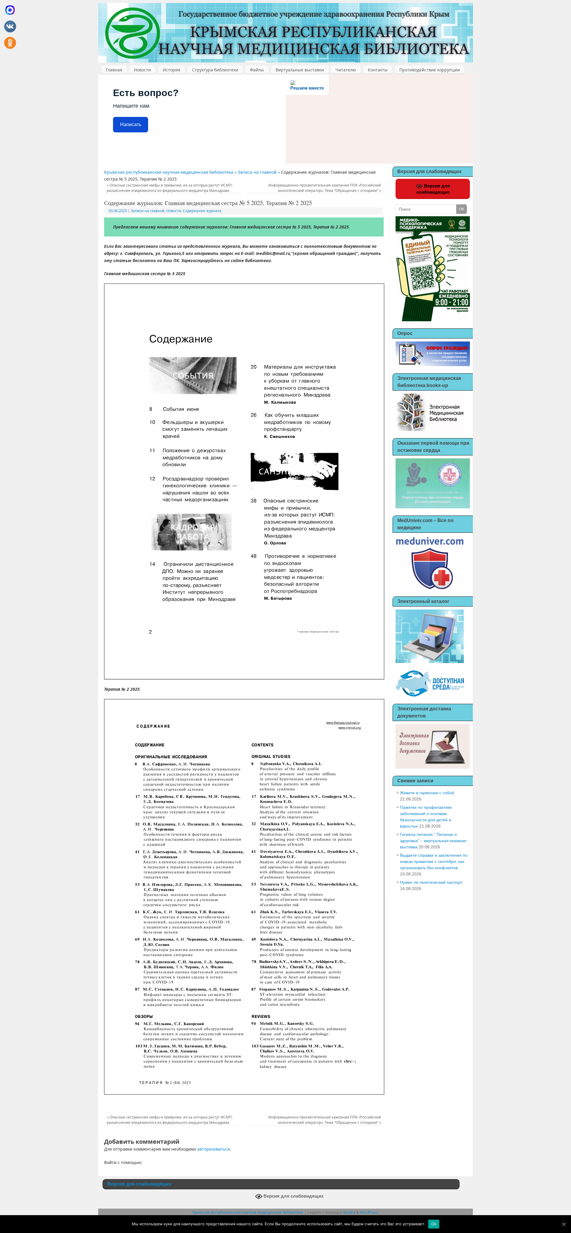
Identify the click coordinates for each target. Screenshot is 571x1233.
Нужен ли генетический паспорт (431, 882)
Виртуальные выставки (300, 70)
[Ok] (564, 1224)
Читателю (345, 70)
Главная (114, 70)
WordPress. (369, 1212)
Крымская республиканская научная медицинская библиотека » (171, 172)
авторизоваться (213, 1149)
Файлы (257, 70)
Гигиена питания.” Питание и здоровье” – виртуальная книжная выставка (433, 840)
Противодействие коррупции (429, 70)
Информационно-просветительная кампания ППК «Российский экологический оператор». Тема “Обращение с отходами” (324, 188)
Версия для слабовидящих (433, 189)
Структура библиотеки (215, 70)
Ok (434, 1223)
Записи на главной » (259, 172)
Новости (142, 70)
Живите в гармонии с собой (427, 792)
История (171, 70)
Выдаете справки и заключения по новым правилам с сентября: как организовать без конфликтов (434, 861)
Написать (130, 124)
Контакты (378, 70)
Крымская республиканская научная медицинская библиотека (247, 1212)
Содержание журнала (202, 210)
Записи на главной (147, 210)
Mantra (349, 1212)
